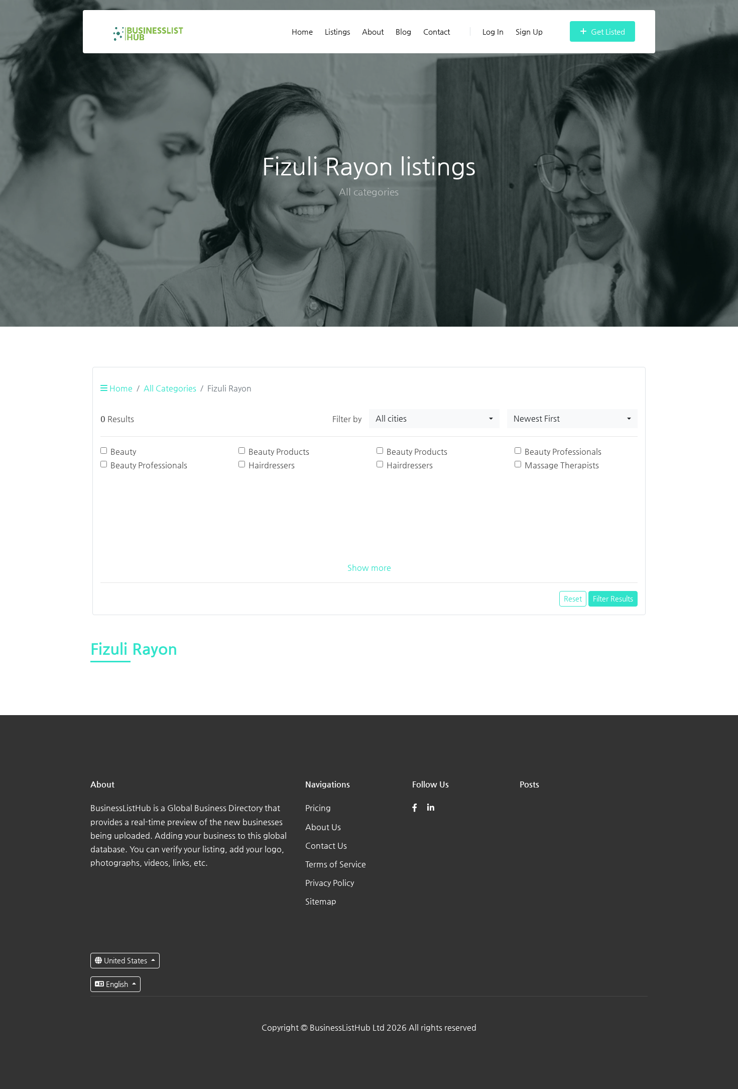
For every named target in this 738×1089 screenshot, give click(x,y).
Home (302, 31)
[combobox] (434, 418)
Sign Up (529, 31)
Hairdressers (272, 465)
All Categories (170, 388)
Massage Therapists (562, 465)
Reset (573, 599)
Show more (369, 567)
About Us (323, 827)
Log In (493, 31)
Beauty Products (279, 451)
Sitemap (320, 901)
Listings (337, 31)
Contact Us (326, 845)
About (373, 31)
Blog (403, 31)
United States (125, 960)
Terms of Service (335, 864)
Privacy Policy (329, 882)
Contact (436, 31)
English (117, 984)
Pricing (318, 808)
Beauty (123, 451)
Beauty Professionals (563, 451)
